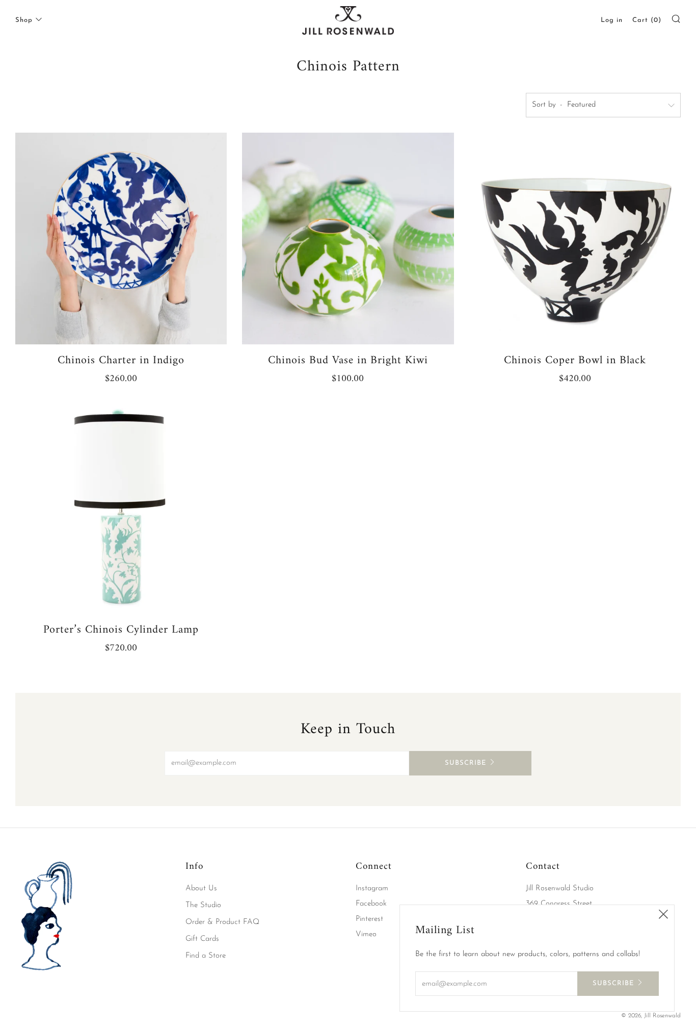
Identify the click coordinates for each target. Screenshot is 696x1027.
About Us (201, 888)
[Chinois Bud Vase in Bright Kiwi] (347, 238)
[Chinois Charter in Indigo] (121, 238)
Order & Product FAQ (222, 922)
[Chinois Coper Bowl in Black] (575, 238)
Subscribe (465, 763)
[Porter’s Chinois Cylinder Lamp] (121, 508)
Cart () (646, 20)
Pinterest (369, 919)
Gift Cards (202, 939)
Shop (24, 20)
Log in (612, 20)
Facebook (371, 904)
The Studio (203, 905)
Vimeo (366, 934)
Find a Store (205, 956)
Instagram (372, 888)
